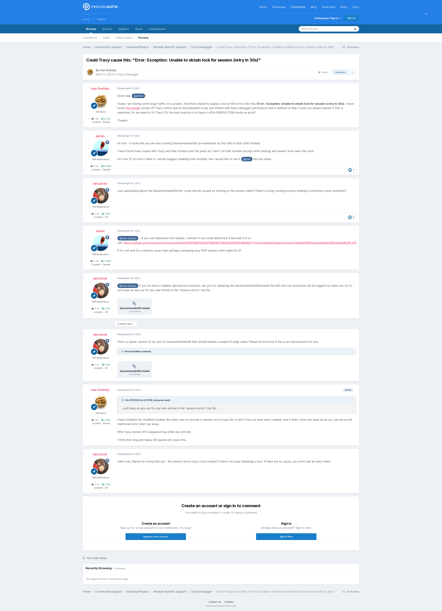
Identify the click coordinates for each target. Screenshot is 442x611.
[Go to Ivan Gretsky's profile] (90, 72)
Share (324, 72)
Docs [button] (355, 7)
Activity (107, 29)
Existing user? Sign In (327, 18)
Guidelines (90, 37)
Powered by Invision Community (221, 606)
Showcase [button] (279, 7)
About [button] (263, 7)
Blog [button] (314, 7)
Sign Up (351, 18)
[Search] (355, 29)
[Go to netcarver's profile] (101, 195)
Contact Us (215, 601)
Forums (101, 19)
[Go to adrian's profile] (101, 148)
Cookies (228, 601)
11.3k (96, 166)
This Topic (342, 28)
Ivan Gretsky (108, 70)
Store (138, 29)
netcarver (100, 183)
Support (123, 29)
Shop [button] (343, 7)
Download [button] (328, 7)
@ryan (247, 159)
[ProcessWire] (100, 7)
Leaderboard (157, 29)
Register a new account (155, 536)
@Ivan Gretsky (127, 238)
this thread (133, 108)
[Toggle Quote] (123, 400)
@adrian (138, 95)
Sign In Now (286, 536)
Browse (91, 29)
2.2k (96, 213)
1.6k (96, 118)
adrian (100, 136)
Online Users (124, 37)
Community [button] (298, 7)
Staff (106, 37)
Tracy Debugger (127, 74)
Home (86, 19)
